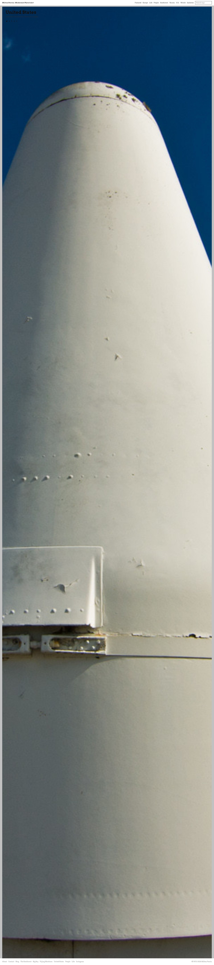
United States (21, 12)
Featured (138, 3)
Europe (145, 3)
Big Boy (35, 961)
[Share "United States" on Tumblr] (14, 21)
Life (150, 3)
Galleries (190, 3)
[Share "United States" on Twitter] (7, 21)
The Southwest (25, 961)
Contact (11, 961)
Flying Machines (46, 961)
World (182, 3)
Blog (17, 961)
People (156, 3)
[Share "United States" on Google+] (17, 21)
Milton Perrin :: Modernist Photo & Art (18, 3)
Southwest (164, 3)
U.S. (177, 3)
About (4, 961)
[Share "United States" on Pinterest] (12, 21)
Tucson (172, 3)
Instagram (80, 961)
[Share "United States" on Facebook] (9, 21)
